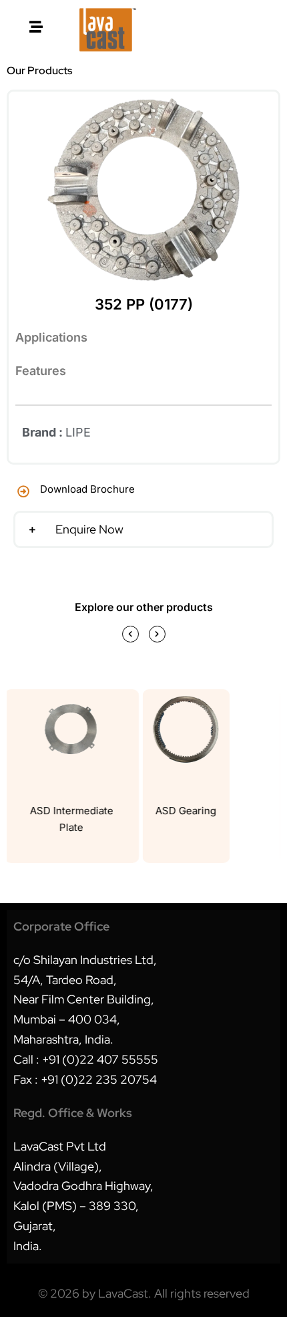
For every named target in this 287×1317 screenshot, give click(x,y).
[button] (143, 529)
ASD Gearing (184, 810)
